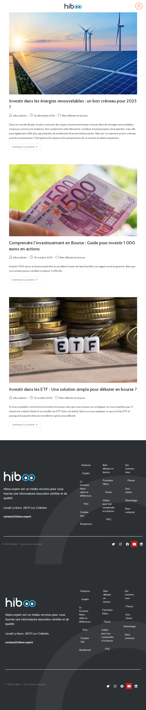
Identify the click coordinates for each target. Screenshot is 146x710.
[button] (7, 6)
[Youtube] (134, 544)
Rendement (86, 524)
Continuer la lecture (26, 146)
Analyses (86, 465)
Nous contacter (130, 510)
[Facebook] (127, 544)
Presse (131, 480)
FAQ (108, 519)
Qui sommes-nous (130, 469)
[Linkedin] (141, 544)
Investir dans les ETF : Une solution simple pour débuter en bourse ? (73, 389)
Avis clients (128, 490)
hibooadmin (20, 115)
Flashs (108, 492)
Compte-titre (84, 514)
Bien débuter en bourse (75, 115)
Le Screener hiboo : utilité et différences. (86, 488)
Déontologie (131, 500)
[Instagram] (120, 544)
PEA (86, 504)
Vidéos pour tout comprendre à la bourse (109, 505)
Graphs (86, 473)
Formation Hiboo (108, 482)
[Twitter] (113, 544)
